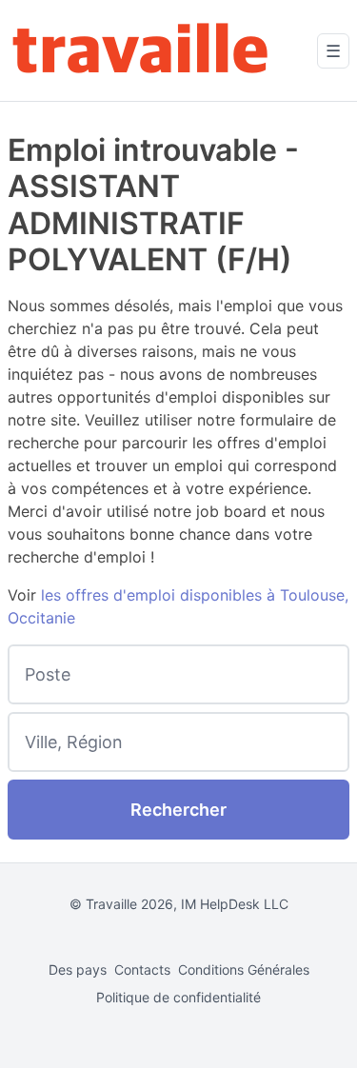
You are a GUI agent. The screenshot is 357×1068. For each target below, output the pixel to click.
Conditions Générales (243, 969)
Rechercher (178, 810)
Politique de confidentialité (178, 997)
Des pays (78, 969)
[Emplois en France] (141, 50)
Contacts (142, 969)
